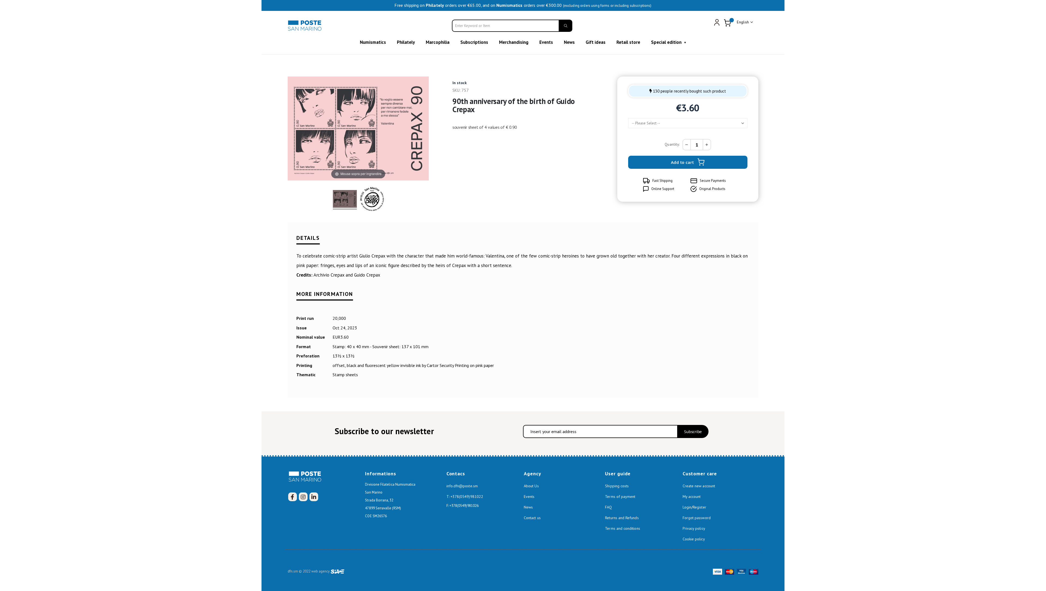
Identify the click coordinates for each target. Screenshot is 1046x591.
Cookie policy (694, 539)
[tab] (523, 241)
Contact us (532, 517)
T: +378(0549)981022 (464, 496)
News (528, 507)
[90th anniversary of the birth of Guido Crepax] (345, 199)
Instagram (303, 496)
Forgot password (697, 517)
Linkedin (313, 496)
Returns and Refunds (621, 517)
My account (692, 496)
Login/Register (694, 507)
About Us (531, 485)
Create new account (699, 485)
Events (529, 496)
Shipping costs (617, 485)
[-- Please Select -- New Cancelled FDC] (687, 123)
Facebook (292, 496)
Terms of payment (620, 496)
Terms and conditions (622, 528)
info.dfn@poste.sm (462, 485)
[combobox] (512, 26)
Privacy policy (694, 528)
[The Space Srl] (337, 571)
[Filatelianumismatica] (305, 25)
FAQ (608, 507)
